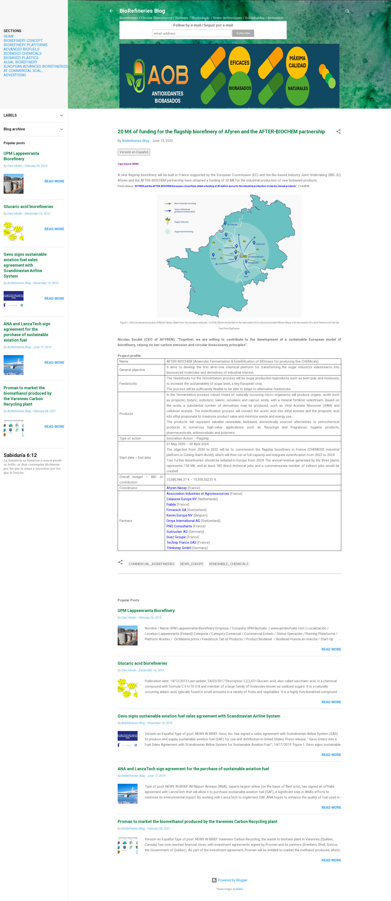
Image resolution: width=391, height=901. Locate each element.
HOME (9, 36)
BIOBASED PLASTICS (21, 58)
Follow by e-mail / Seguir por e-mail (203, 25)
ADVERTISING (15, 75)
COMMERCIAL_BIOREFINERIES (151, 564)
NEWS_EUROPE (191, 564)
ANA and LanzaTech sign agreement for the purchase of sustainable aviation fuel (193, 768)
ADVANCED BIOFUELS (21, 49)
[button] (338, 132)
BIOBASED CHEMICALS (23, 53)
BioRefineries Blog (142, 11)
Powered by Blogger (232, 880)
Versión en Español (133, 152)
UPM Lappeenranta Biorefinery (146, 610)
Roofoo (239, 889)
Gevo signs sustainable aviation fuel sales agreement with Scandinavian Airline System (199, 716)
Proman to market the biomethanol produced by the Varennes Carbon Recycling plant (197, 821)
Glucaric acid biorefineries (142, 663)
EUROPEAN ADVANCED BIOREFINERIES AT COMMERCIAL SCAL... (36, 68)
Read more (331, 649)
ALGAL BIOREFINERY (20, 62)
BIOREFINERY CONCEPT (23, 40)
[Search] (347, 12)
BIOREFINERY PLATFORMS (26, 45)
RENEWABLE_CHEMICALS (228, 564)
